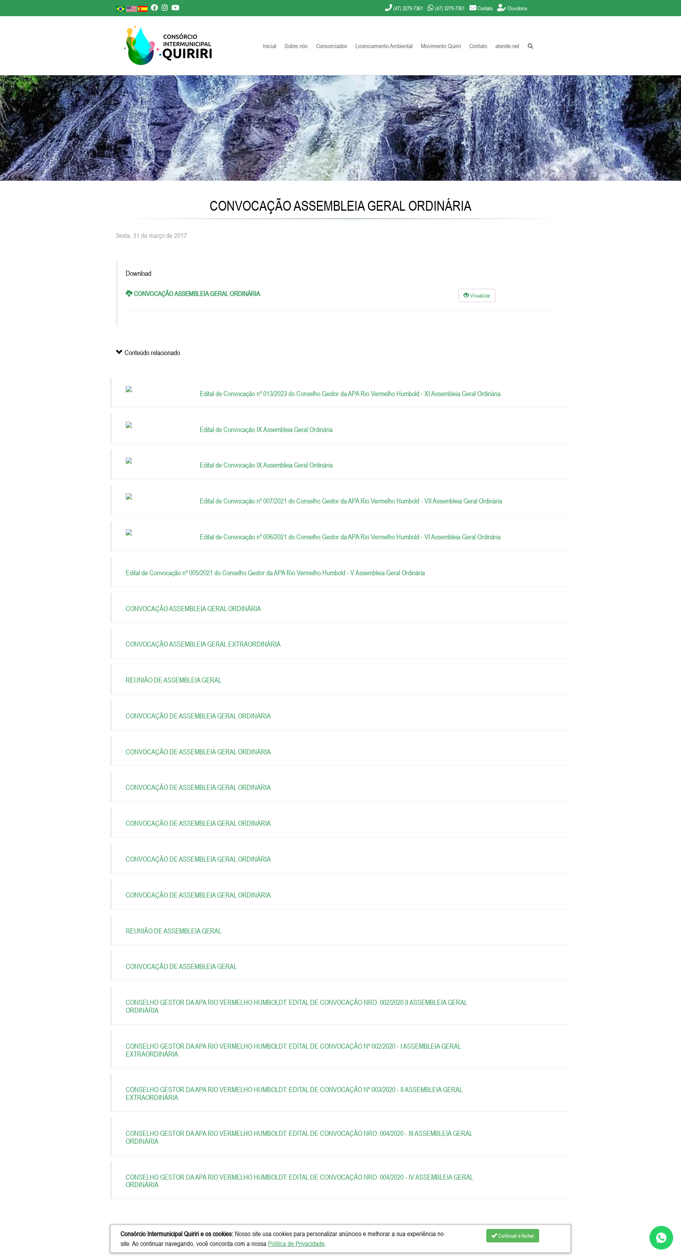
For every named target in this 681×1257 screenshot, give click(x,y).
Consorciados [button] (331, 45)
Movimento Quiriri (441, 45)
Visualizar (479, 295)
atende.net (507, 45)
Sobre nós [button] (296, 45)
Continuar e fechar (515, 1236)
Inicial (269, 45)
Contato (478, 45)
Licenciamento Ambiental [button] (384, 45)
